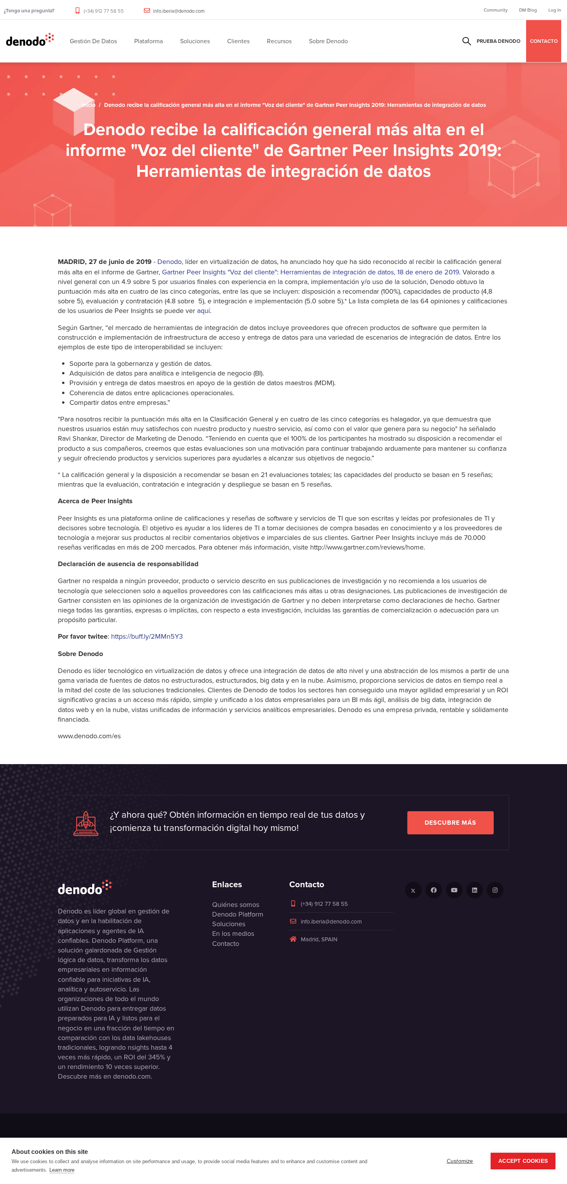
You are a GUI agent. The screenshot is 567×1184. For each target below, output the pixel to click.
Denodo (169, 261)
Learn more (61, 1170)
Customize (460, 1161)
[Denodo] (30, 41)
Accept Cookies (523, 1161)
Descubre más (450, 822)
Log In (554, 10)
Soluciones (228, 924)
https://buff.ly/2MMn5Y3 (147, 636)
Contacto (225, 943)
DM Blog (528, 10)
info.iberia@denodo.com (179, 10)
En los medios (233, 933)
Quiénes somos (235, 904)
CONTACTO (544, 41)
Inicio (88, 105)
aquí (203, 310)
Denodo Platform (237, 914)
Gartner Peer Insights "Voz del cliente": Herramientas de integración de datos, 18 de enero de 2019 (310, 272)
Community (496, 10)
